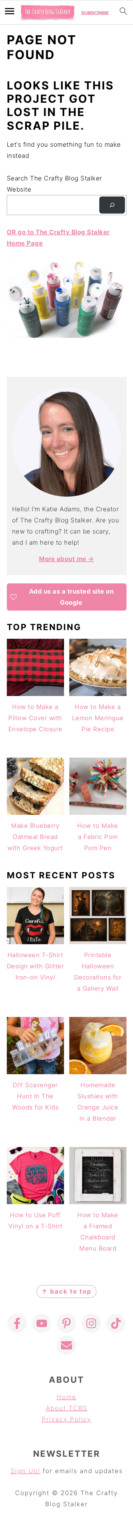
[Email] (66, 1345)
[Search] (112, 205)
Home (66, 1397)
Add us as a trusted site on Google (71, 597)
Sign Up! (25, 1471)
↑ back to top (66, 1291)
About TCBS (67, 1408)
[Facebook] (17, 1323)
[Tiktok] (116, 1323)
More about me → (66, 559)
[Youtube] (41, 1323)
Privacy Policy (66, 1419)
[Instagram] (91, 1323)
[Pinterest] (66, 1323)
